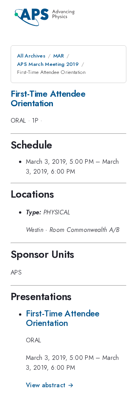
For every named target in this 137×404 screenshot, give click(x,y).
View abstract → (49, 385)
